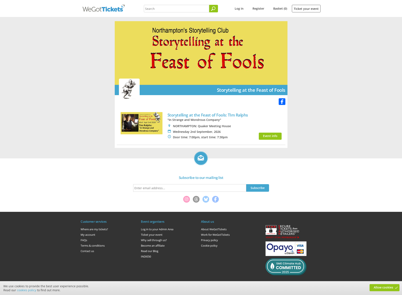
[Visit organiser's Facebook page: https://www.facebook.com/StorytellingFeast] (282, 101)
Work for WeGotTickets (215, 235)
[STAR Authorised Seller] (282, 238)
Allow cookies (383, 287)
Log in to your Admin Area (157, 229)
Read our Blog (149, 251)
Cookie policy (209, 245)
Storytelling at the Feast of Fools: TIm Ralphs (208, 115)
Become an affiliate (153, 245)
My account (88, 235)
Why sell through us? (154, 240)
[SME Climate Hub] (286, 274)
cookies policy (26, 290)
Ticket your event (306, 9)
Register (258, 8)
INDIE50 (146, 256)
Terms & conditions (93, 245)
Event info (270, 136)
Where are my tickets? (94, 229)
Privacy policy (209, 240)
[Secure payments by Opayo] (286, 255)
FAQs (84, 240)
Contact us (87, 251)
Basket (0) (280, 8)
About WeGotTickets (214, 229)
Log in (239, 8)
